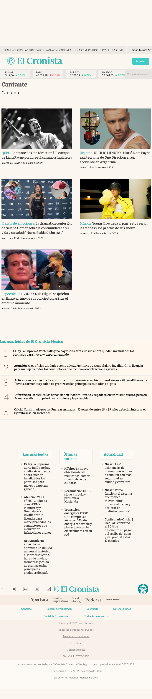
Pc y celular (109, 50)
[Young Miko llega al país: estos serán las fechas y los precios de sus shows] (115, 199)
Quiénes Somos (122, 608)
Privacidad (76, 643)
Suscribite (92, 608)
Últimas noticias (12, 50)
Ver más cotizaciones (138, 74)
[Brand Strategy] (77, 600)
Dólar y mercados (86, 50)
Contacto (26, 608)
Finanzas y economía (57, 50)
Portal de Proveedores (57, 616)
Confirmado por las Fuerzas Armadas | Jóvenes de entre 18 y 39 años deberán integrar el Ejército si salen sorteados (80, 411)
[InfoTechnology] (113, 600)
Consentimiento (76, 649)
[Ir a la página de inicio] (35, 61)
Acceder (141, 61)
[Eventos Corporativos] (60, 600)
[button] (143, 589)
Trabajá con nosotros (96, 616)
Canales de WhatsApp (59, 608)
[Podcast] (93, 600)
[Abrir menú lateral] (4, 61)
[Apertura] (39, 600)
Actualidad (33, 50)
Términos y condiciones (76, 636)
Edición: (138, 50)
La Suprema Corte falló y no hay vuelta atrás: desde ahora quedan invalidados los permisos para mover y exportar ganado (73, 352)
